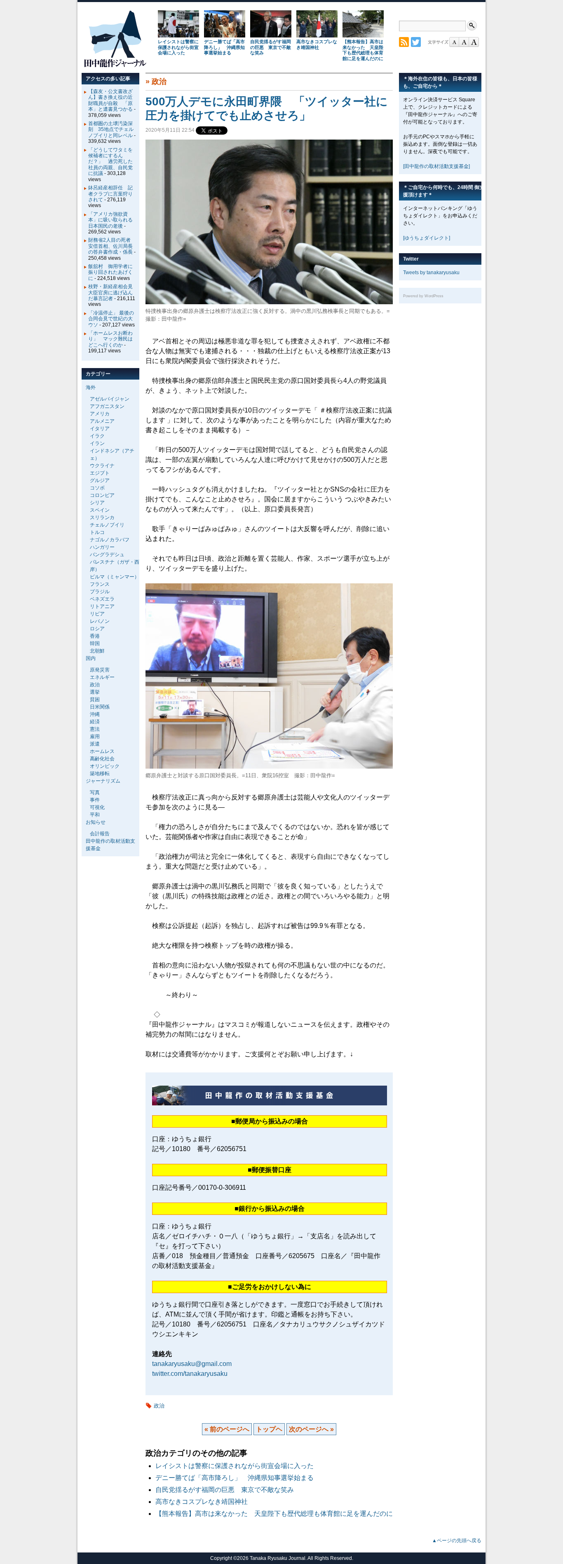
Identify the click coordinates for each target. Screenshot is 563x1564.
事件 (95, 800)
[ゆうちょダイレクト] (426, 238)
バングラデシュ (107, 554)
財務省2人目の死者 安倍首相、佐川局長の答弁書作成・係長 (112, 246)
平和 (95, 815)
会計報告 (100, 834)
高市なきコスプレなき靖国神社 (316, 44)
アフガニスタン (107, 406)
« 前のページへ (226, 1429)
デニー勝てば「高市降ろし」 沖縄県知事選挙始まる (224, 47)
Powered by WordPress (423, 296)
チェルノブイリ (107, 525)
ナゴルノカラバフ (109, 540)
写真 (95, 792)
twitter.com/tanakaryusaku (190, 1373)
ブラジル (100, 591)
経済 (95, 722)
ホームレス (102, 751)
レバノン (100, 621)
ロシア (97, 629)
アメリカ (100, 414)
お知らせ (96, 822)
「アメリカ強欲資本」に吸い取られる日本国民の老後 (110, 220)
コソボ (97, 488)
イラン (97, 443)
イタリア (100, 428)
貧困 (95, 699)
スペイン (100, 510)
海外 (91, 387)
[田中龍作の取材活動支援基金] (436, 166)
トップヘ (269, 1429)
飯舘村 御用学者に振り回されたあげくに (110, 272)
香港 (95, 636)
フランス (100, 584)
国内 (91, 658)
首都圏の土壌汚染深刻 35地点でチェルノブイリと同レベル (111, 129)
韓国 (95, 643)
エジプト (100, 473)
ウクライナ (102, 466)
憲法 (95, 729)
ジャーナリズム (103, 781)
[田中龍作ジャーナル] (115, 65)
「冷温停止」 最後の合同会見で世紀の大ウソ (111, 319)
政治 (159, 81)
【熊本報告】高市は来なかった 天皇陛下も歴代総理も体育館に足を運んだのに (362, 50)
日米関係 (100, 707)
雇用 (95, 736)
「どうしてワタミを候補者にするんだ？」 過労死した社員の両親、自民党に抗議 (110, 162)
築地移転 (100, 773)
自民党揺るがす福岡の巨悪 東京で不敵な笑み (270, 47)
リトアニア (102, 606)
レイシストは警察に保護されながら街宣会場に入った (178, 47)
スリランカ (102, 517)
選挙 (95, 692)
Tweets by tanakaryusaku (431, 272)
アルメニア (102, 421)
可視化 (97, 807)
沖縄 (95, 714)
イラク (97, 436)
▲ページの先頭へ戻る (456, 1540)
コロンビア (102, 495)
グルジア (100, 480)
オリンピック (105, 766)
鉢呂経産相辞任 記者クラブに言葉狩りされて (110, 194)
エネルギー (102, 677)
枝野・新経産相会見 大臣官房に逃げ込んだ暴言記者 (113, 292)
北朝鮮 (97, 651)
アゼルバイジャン (109, 399)
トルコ (97, 532)
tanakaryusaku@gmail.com (192, 1363)
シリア (97, 503)
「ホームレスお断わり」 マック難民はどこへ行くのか (110, 339)
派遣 (95, 744)
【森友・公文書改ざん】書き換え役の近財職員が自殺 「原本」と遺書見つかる (110, 100)
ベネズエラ (102, 599)
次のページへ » (311, 1429)
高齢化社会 (102, 759)
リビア (97, 614)
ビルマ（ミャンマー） (114, 577)
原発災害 (100, 670)
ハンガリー (102, 547)
